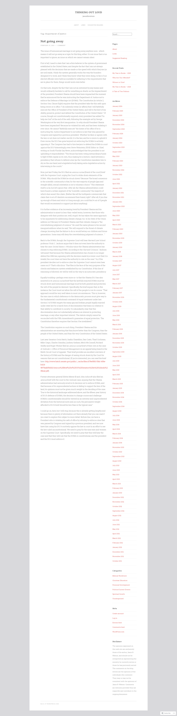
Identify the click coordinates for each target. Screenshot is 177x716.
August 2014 (116, 411)
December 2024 (118, 120)
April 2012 (116, 534)
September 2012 (118, 511)
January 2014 (117, 443)
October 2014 (117, 402)
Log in (114, 618)
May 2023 (115, 156)
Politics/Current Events (121, 589)
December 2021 (118, 193)
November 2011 (118, 556)
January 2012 (117, 547)
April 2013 (116, 479)
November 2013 (118, 447)
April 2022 (116, 184)
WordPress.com (118, 632)
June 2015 (116, 365)
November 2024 (118, 124)
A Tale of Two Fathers (120, 91)
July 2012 (115, 520)
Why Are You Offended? (121, 78)
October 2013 (117, 452)
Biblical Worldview (119, 576)
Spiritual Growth (118, 594)
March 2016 (116, 324)
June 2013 (116, 470)
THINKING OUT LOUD (88, 12)
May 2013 (115, 474)
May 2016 (115, 320)
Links (83, 25)
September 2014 (118, 406)
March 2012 (116, 538)
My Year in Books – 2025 (121, 73)
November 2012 (118, 502)
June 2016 (116, 315)
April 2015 (116, 375)
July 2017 (115, 270)
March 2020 (116, 224)
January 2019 (117, 247)
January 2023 (117, 165)
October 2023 (117, 143)
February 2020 (117, 229)
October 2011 (117, 561)
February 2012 (117, 543)
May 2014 (115, 424)
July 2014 (115, 415)
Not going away (52, 41)
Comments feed (118, 627)
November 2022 (118, 170)
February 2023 (117, 161)
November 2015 (118, 343)
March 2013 (116, 484)
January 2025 (117, 115)
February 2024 (117, 134)
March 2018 (116, 252)
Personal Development (121, 585)
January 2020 (117, 233)
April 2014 (116, 429)
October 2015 (117, 347)
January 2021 (117, 202)
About (76, 25)
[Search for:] (122, 34)
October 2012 (117, 506)
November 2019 (118, 238)
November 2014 (118, 397)
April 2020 (116, 220)
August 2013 (116, 461)
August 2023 (116, 152)
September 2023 (118, 147)
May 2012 (115, 529)
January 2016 (117, 334)
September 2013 (118, 456)
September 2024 (118, 129)
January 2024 (117, 138)
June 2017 (116, 274)
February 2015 (117, 384)
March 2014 (116, 434)
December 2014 (118, 393)
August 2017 (116, 265)
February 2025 (117, 111)
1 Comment (61, 45)
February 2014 (117, 438)
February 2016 (117, 329)
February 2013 (117, 488)
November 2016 (118, 297)
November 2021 (118, 197)
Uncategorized (118, 599)
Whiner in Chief (118, 82)
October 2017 (117, 261)
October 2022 (117, 174)
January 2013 (117, 493)
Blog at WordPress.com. (50, 704)
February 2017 (117, 288)
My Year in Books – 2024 (121, 87)
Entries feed (117, 623)
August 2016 (116, 306)
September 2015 (118, 352)
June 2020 (116, 211)
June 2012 (116, 524)
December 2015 (118, 338)
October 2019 (117, 243)
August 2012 (116, 515)
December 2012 (118, 497)
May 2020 (116, 215)
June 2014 (116, 420)
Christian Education (119, 580)
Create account (118, 613)
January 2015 (117, 388)
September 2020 (118, 206)
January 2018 (117, 256)
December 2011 (118, 552)
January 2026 (117, 106)
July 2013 (115, 465)
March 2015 (116, 379)
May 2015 (115, 370)
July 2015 (115, 361)
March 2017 (116, 284)
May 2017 (115, 279)
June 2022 (116, 179)
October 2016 (117, 302)
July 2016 (115, 311)
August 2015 (116, 356)
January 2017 (117, 293)
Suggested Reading (95, 25)
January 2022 (117, 188)
